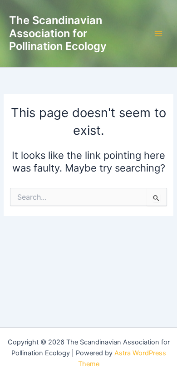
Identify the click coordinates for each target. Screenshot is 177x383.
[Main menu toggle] (158, 33)
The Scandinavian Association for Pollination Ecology (58, 33)
